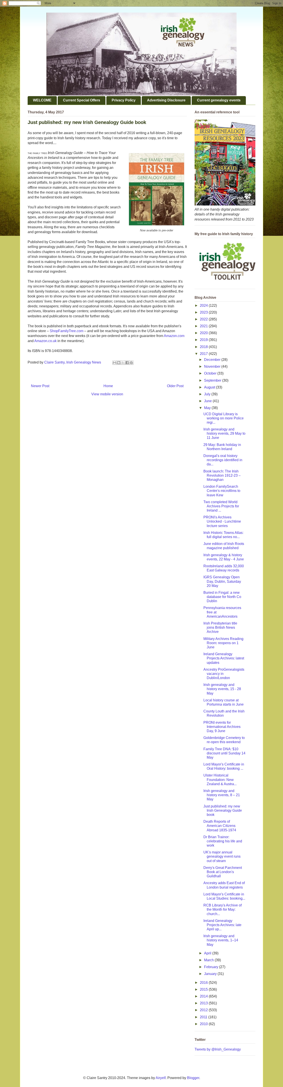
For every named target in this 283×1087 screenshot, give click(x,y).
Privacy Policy (124, 100)
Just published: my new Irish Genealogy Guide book (222, 810)
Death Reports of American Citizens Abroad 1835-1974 (219, 826)
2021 (204, 326)
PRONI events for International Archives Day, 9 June (222, 727)
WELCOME (42, 100)
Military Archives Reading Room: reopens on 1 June (223, 643)
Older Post (175, 386)
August (210, 387)
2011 (204, 1017)
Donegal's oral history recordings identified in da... (222, 460)
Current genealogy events (219, 100)
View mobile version (107, 394)
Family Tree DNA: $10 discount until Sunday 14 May (224, 753)
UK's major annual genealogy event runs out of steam (222, 856)
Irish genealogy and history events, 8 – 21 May (221, 795)
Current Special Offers (81, 100)
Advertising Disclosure (166, 100)
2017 (204, 354)
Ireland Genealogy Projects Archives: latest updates (223, 658)
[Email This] (114, 362)
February (211, 967)
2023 (204, 312)
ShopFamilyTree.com (66, 331)
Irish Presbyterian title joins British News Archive (220, 627)
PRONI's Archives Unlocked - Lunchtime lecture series (222, 521)
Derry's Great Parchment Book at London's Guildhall (222, 872)
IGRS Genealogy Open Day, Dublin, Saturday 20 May (222, 581)
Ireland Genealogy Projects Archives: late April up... (222, 925)
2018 (204, 347)
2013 (204, 1003)
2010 (204, 1024)
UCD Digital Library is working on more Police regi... (223, 418)
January (211, 974)
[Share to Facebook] (127, 362)
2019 (204, 340)
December (212, 360)
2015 (204, 989)
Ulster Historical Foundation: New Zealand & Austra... (220, 779)
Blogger (193, 1078)
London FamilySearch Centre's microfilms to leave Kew (221, 491)
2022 (204, 319)
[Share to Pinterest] (131, 362)
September (213, 380)
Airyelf (161, 1078)
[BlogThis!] (119, 362)
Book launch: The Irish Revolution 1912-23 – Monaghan (222, 475)
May (208, 408)
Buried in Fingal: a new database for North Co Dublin (222, 597)
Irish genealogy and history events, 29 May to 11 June (224, 433)
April (208, 953)
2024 (204, 305)
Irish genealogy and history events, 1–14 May (220, 940)
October (210, 373)
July (207, 394)
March (209, 960)
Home (108, 386)
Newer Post (40, 386)
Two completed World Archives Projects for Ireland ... (221, 506)
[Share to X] (123, 362)
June (208, 401)
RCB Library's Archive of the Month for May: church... (222, 909)
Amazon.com (174, 336)
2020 (204, 333)
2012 (204, 1010)
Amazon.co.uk (45, 341)
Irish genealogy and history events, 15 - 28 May (222, 689)
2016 (204, 982)
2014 (204, 996)
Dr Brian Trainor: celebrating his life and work (222, 841)
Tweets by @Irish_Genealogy (218, 1049)
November (212, 366)
